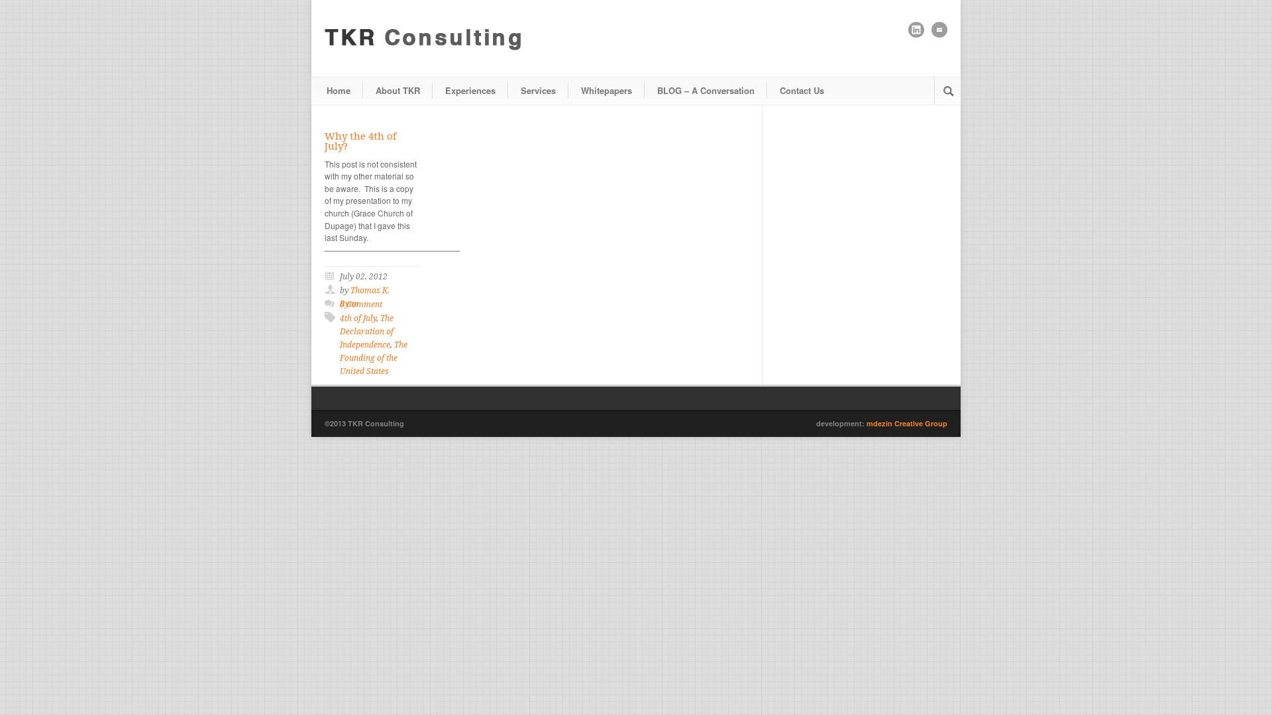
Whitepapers (606, 90)
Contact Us (802, 90)
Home (338, 90)
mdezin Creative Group (907, 423)
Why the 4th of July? (360, 141)
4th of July (358, 318)
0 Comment (361, 304)
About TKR (398, 90)
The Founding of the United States (373, 358)
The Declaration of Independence (367, 332)
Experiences (470, 90)
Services (538, 90)
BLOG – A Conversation (706, 90)
